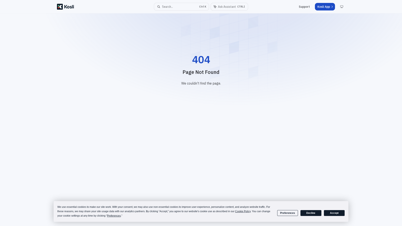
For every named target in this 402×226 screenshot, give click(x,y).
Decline (310, 213)
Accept (334, 213)
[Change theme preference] (341, 6)
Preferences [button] (114, 215)
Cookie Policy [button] (243, 211)
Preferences (287, 213)
